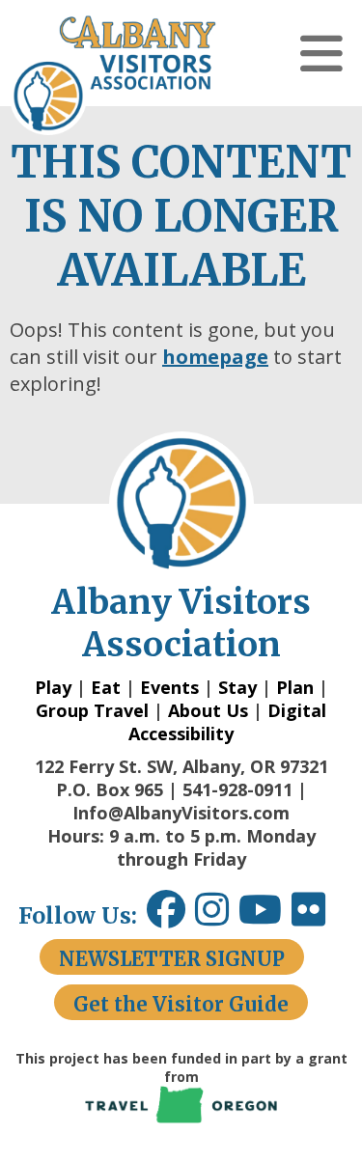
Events (169, 687)
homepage (215, 357)
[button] (321, 53)
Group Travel (92, 710)
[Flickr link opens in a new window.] (318, 916)
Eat (106, 687)
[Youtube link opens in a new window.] (265, 916)
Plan (295, 687)
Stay (237, 687)
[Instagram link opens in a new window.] (216, 916)
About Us (208, 710)
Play (53, 687)
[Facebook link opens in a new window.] (166, 916)
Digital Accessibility (227, 722)
